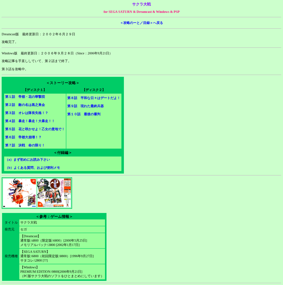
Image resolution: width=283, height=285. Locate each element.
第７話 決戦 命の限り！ (25, 145)
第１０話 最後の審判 (83, 114)
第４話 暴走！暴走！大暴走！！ (30, 121)
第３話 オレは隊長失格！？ (26, 113)
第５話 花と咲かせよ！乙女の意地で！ (35, 129)
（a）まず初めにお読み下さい (27, 159)
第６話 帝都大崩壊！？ (23, 137)
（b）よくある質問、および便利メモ (32, 167)
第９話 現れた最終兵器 (85, 106)
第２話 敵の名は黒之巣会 (25, 104)
